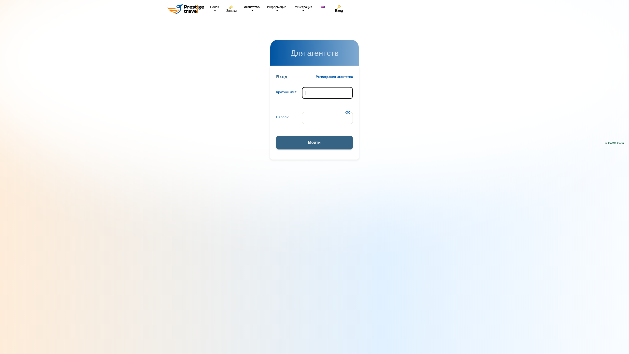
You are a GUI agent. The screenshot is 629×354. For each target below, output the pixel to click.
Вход (339, 11)
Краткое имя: (286, 92)
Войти (314, 142)
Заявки (231, 11)
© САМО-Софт (614, 143)
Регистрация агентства (334, 77)
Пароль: (282, 117)
